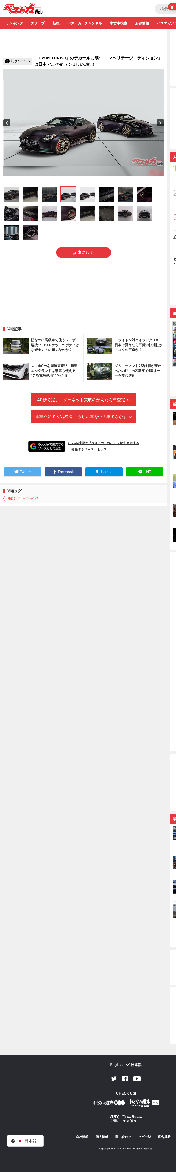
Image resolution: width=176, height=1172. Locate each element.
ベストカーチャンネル (85, 23)
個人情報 (102, 1136)
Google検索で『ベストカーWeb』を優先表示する (103, 443)
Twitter (114, 1078)
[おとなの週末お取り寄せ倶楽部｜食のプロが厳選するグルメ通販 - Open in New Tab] (109, 1103)
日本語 (136, 1064)
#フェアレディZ (28, 498)
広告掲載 (164, 1136)
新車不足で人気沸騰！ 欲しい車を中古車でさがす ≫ (83, 416)
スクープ (38, 23)
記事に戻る (83, 252)
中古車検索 (118, 23)
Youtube (137, 1078)
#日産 (9, 498)
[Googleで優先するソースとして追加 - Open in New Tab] (46, 446)
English (116, 1064)
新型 (56, 23)
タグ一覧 (144, 1136)
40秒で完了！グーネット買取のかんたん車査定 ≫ (83, 399)
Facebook (125, 1078)
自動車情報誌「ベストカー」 (22, 8)
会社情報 (82, 1136)
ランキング (14, 23)
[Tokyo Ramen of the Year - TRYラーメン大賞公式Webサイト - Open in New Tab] (126, 1119)
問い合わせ (123, 1136)
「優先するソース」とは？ (87, 449)
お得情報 (142, 23)
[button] (6, 122)
